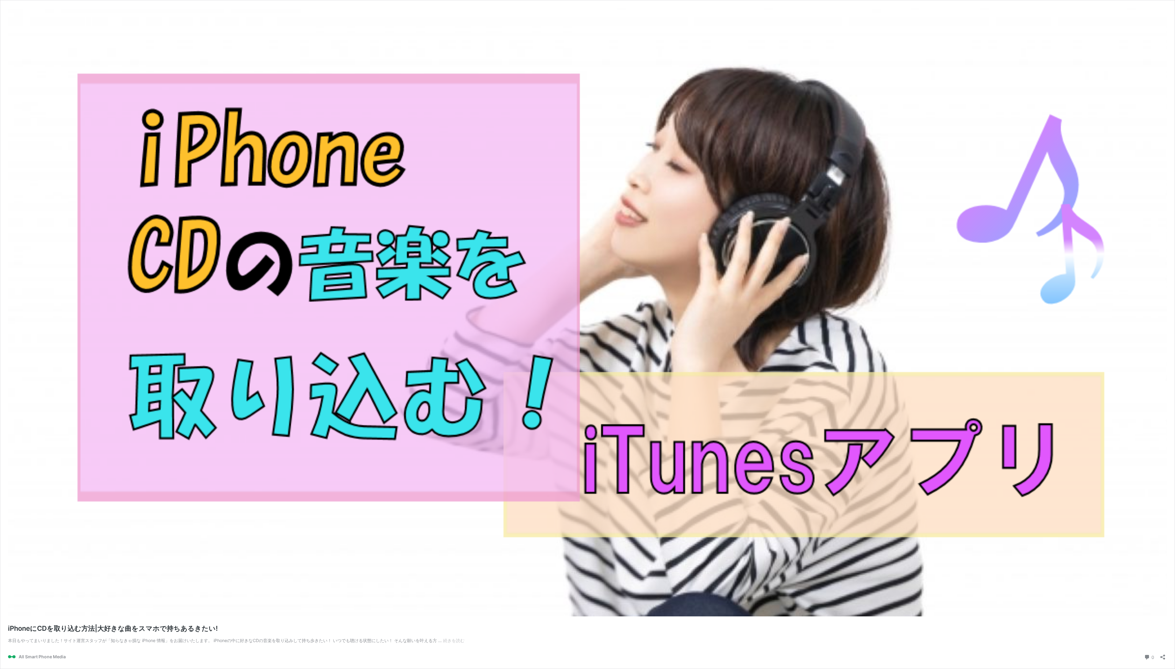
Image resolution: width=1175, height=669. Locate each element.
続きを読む (453, 640)
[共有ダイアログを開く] (1162, 655)
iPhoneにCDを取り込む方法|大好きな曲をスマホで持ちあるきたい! (113, 628)
